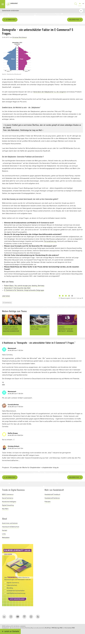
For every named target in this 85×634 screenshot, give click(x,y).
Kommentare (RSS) (70, 627)
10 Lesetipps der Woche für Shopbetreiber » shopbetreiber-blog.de (34, 467)
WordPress (48, 627)
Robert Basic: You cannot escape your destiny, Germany (24, 286)
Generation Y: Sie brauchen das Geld (17, 288)
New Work (5, 509)
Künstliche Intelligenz (9, 501)
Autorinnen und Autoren (10, 523)
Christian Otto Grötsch (19, 37)
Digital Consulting (8, 505)
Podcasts (47, 501)
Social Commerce (7, 498)
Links (4, 534)
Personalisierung (50, 241)
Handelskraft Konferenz (52, 498)
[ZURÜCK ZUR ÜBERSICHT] (81, 464)
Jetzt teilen (6, 296)
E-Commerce (7, 302)
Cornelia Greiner (13, 404)
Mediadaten (6, 537)
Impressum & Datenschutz (10, 527)
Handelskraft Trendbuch (52, 494)
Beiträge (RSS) (58, 627)
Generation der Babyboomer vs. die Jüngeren (49, 92)
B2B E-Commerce (7, 494)
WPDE (53, 627)
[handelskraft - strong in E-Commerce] (12, 4)
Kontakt (4, 530)
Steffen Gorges (13, 433)
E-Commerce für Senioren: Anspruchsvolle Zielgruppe (24, 290)
